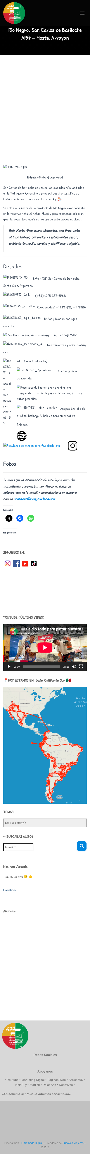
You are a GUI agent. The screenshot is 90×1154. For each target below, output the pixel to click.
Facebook (10, 890)
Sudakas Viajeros (72, 1143)
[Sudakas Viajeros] (15, 13)
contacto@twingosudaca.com (34, 499)
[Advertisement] (45, 109)
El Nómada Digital (32, 1143)
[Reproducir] (9, 666)
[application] (45, 647)
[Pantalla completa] (81, 666)
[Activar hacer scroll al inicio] (81, 1145)
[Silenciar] (74, 666)
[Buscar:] (39, 850)
